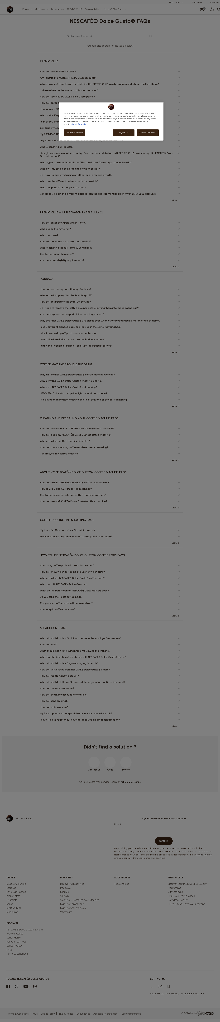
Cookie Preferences (74, 133)
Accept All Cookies (147, 133)
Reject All (123, 133)
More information (79, 124)
